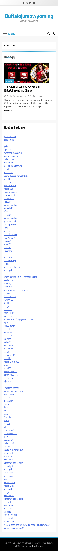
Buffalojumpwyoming (29, 15)
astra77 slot (8, 453)
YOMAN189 (8, 299)
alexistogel (8, 283)
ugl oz (6, 322)
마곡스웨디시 (10, 433)
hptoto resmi (9, 394)
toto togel (8, 270)
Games (9, 81)
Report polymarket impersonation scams (20, 277)
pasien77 (7, 339)
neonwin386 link (10, 365)
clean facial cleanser (11, 387)
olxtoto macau (9, 482)
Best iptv (7, 417)
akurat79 (7, 368)
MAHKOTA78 (9, 237)
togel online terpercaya (13, 166)
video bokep (9, 182)
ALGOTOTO (8, 525)
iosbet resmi (8, 143)
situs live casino (10, 378)
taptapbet (8, 149)
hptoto (6, 479)
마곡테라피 (9, 198)
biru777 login (9, 312)
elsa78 (6, 420)
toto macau (8, 172)
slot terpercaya (10, 224)
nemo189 (7, 244)
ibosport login (9, 430)
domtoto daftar (10, 185)
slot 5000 (8, 201)
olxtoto (7, 263)
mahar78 (7, 342)
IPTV (6, 436)
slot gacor (8, 254)
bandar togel (9, 280)
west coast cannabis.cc (13, 152)
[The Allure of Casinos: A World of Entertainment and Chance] (29, 73)
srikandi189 (17, 525)
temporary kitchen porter (14, 463)
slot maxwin (9, 472)
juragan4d (8, 241)
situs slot (7, 502)
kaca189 (7, 446)
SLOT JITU (8, 456)
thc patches (8, 401)
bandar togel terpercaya (13, 449)
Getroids (7, 358)
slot (5, 273)
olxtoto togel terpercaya (13, 391)
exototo (7, 169)
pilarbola (7, 511)
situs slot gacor (10, 296)
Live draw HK (9, 355)
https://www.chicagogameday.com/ (18, 319)
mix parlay (8, 316)
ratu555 (7, 427)
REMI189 (7, 303)
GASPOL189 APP (11, 515)
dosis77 (7, 407)
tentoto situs (9, 459)
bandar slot (8, 188)
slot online (8, 250)
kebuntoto (8, 293)
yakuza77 (7, 404)
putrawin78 (8, 345)
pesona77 (7, 410)
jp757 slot (26, 525)
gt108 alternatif (10, 136)
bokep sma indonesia (12, 156)
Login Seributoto (10, 192)
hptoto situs (36, 525)
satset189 (7, 247)
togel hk (7, 179)
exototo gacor (9, 521)
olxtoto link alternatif (12, 205)
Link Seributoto (10, 195)
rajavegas (7, 381)
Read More (8, 111)
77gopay (7, 214)
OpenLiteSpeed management (15, 175)
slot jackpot (18, 267)
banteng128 (8, 440)
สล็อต (6, 211)
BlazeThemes (37, 546)
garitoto (7, 146)
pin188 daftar (9, 325)
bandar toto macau (11, 361)
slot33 (6, 228)
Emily (9, 96)
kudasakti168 (9, 139)
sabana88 (8, 335)
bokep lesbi (8, 208)
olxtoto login (9, 332)
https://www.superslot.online (16, 290)
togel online (8, 162)
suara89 (7, 423)
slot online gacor (10, 234)
